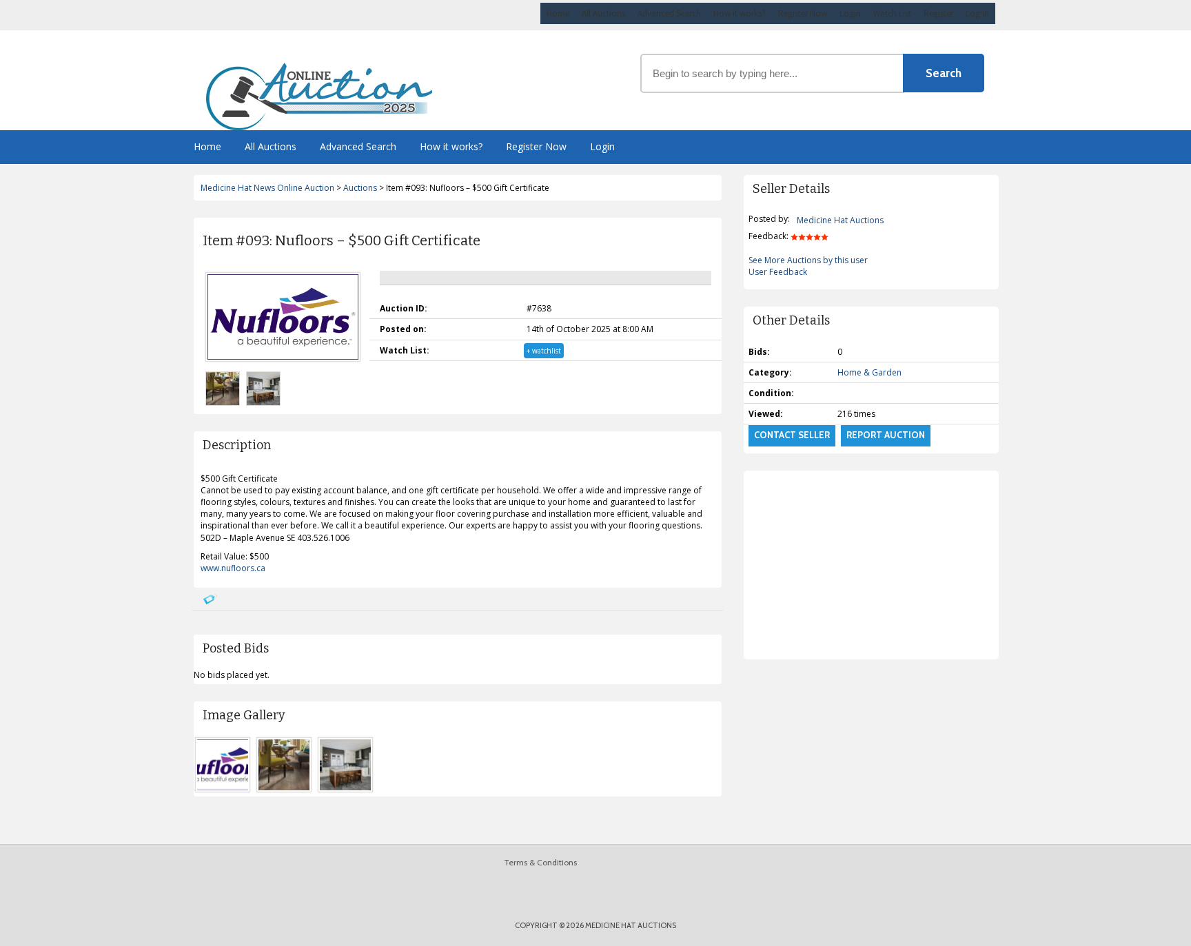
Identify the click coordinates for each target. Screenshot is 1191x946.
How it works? (739, 13)
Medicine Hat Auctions (840, 220)
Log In (977, 13)
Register (938, 13)
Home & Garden (869, 372)
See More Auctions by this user (808, 260)
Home (558, 13)
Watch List (892, 13)
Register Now (802, 13)
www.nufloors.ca (233, 568)
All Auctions (603, 13)
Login (850, 13)
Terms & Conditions (540, 862)
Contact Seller (792, 434)
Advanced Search (669, 13)
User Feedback (778, 272)
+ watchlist (544, 351)
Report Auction (885, 434)
